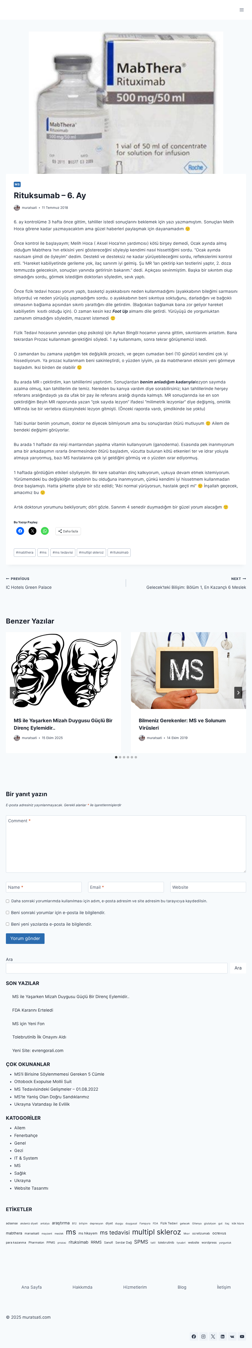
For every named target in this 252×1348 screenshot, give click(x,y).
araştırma (61, 1222)
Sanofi (108, 1242)
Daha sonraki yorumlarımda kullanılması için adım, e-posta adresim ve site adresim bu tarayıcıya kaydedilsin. (109, 901)
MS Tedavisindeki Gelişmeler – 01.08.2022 (56, 1089)
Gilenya (197, 1223)
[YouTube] (242, 1336)
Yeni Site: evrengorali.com (37, 1050)
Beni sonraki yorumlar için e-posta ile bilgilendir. (58, 912)
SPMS (141, 1242)
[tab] (116, 757)
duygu (119, 1223)
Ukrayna (22, 1180)
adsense (12, 1223)
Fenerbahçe (26, 1135)
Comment (19, 820)
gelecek (185, 1223)
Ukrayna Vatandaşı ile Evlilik (42, 1104)
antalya (44, 1223)
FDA (155, 1223)
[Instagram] (203, 1336)
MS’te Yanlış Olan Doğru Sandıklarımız (51, 1096)
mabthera (24, 552)
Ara (9, 959)
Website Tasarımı (31, 1188)
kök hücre (238, 1223)
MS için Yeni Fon (28, 1023)
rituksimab (119, 552)
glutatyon (210, 1223)
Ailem (19, 1127)
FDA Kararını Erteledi (32, 1010)
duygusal (131, 1223)
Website (180, 887)
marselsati (32, 1233)
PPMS (51, 1242)
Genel (20, 1143)
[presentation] (63, 670)
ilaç (227, 1223)
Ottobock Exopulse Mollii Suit (43, 1081)
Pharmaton (36, 1242)
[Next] (238, 693)
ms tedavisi (63, 552)
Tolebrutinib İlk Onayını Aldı (39, 1037)
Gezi (18, 1150)
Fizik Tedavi (168, 1223)
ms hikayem (88, 1233)
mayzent (47, 1233)
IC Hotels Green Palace (29, 583)
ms (43, 552)
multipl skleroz (91, 552)
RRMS (96, 1242)
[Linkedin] (223, 1336)
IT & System (26, 1158)
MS (17, 184)
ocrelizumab (201, 1233)
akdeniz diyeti (29, 1223)
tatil (153, 1242)
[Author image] (17, 208)
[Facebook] (194, 1336)
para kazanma (16, 1242)
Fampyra (145, 1223)
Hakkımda (83, 1287)
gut (220, 1223)
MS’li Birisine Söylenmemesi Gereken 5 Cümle (59, 1074)
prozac (62, 1242)
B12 (74, 1223)
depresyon (96, 1223)
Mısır (187, 1233)
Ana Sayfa (31, 1287)
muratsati (29, 208)
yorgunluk (225, 1242)
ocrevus (219, 1233)
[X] (213, 1336)
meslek (59, 1233)
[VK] (232, 1336)
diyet (109, 1223)
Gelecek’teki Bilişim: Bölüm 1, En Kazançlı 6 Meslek (196, 583)
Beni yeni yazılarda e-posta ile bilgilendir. (51, 924)
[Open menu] (241, 10)
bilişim (83, 1223)
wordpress (209, 1242)
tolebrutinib (166, 1242)
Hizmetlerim (135, 1287)
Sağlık (20, 1173)
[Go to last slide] (14, 693)
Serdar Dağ (123, 1242)
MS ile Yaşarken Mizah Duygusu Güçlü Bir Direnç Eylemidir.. (70, 996)
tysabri (181, 1242)
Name (15, 887)
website (193, 1242)
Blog (182, 1287)
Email (97, 887)
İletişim (224, 1287)
